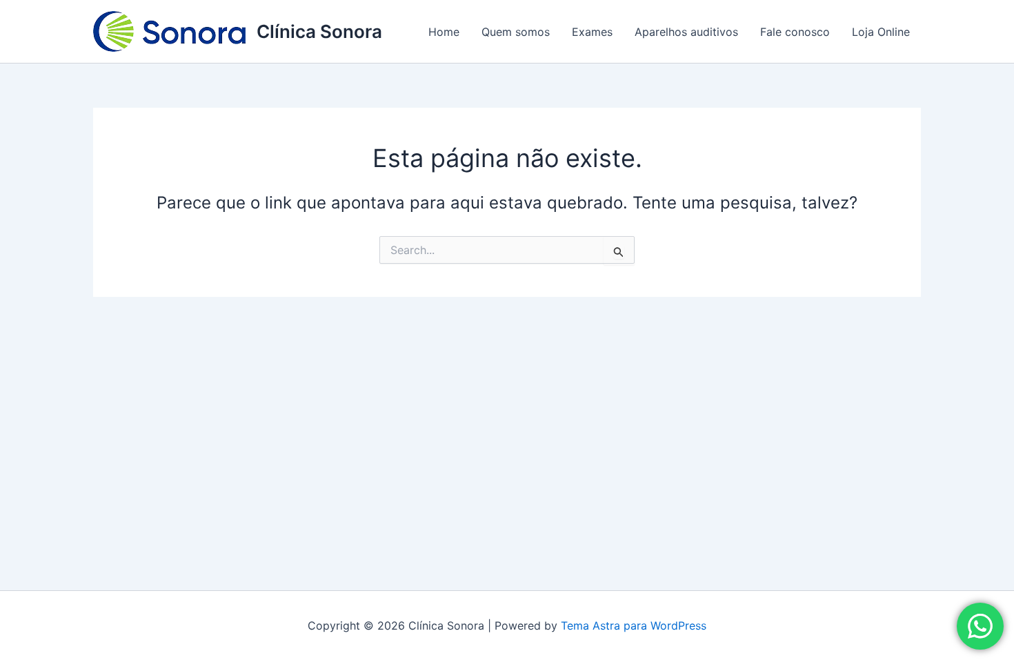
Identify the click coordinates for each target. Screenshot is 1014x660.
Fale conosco (795, 32)
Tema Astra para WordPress (633, 625)
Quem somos (515, 32)
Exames (592, 32)
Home (443, 32)
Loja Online (881, 32)
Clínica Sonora (319, 31)
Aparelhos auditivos (686, 32)
